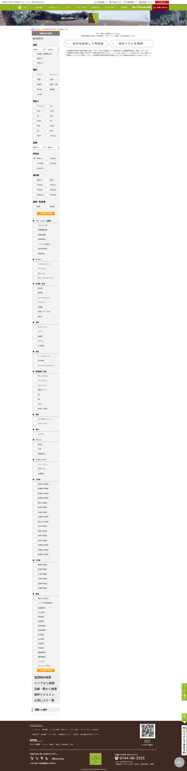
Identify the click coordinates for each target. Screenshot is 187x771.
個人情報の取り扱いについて (90, 734)
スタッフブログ (85, 729)
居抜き (58, 744)
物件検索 (39, 7)
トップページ (36, 729)
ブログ (67, 7)
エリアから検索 (44, 683)
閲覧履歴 (130, 2)
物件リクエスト (44, 694)
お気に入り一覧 (44, 700)
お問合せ (76, 734)
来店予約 (162, 2)
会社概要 (123, 7)
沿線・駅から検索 (45, 688)
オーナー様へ (110, 7)
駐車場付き (65, 744)
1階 (72, 744)
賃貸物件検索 (42, 677)
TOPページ (35, 29)
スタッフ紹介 (81, 7)
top (25, 7)
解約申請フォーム (146, 2)
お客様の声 (95, 7)
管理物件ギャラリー (65, 734)
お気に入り (53, 7)
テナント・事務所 (48, 744)
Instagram (95, 729)
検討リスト (64, 729)
